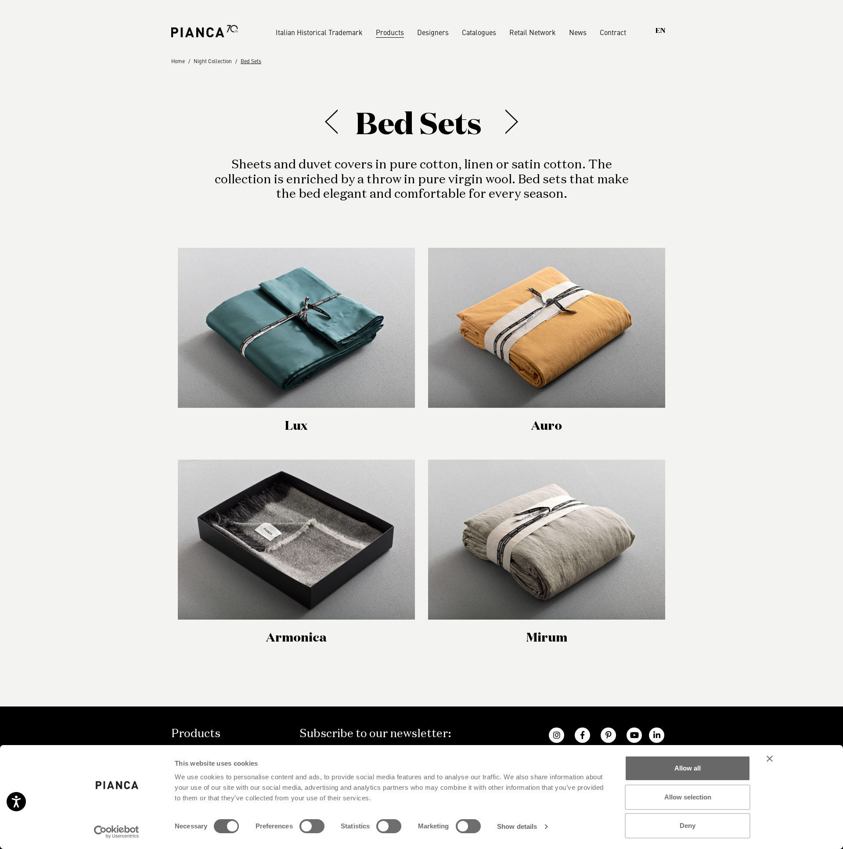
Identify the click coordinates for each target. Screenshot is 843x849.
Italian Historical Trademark (319, 32)
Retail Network (532, 32)
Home (178, 60)
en (660, 31)
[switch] (311, 826)
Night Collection (213, 60)
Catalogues (479, 32)
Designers (433, 32)
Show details (517, 826)
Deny (687, 825)
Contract (613, 32)
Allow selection (687, 797)
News (578, 32)
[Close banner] (770, 759)
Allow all (687, 768)
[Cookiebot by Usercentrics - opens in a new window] (116, 831)
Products (390, 32)
